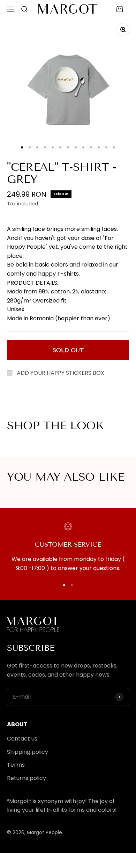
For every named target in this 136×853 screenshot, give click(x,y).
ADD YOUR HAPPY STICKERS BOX (60, 373)
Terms (16, 765)
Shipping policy (27, 752)
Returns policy (26, 778)
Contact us (22, 739)
